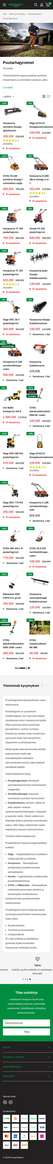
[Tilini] (41, 4)
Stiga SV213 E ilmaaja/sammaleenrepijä (39, 125)
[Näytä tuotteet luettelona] (48, 96)
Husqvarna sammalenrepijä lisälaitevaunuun (38, 598)
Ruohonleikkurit (16, 925)
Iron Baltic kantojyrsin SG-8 (12, 409)
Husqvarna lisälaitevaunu (36, 364)
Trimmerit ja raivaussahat (21, 930)
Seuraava (20, 668)
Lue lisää (8, 87)
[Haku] (36, 4)
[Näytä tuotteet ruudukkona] (44, 96)
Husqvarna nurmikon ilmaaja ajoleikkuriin (12, 127)
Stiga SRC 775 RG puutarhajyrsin (13, 504)
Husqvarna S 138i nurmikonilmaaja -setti (39, 506)
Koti (4, 14)
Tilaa (26, 1031)
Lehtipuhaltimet (16, 934)
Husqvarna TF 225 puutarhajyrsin (13, 272)
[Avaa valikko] (4, 5)
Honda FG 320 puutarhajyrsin (37, 230)
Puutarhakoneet (34, 14)
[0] (47, 5)
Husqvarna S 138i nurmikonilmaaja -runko (12, 366)
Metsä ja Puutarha (17, 14)
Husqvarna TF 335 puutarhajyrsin (13, 230)
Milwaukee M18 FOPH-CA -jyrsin (12, 596)
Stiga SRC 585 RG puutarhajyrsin (13, 455)
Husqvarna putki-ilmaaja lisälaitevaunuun (38, 274)
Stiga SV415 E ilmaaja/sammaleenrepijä (39, 455)
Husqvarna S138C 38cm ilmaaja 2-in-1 (39, 180)
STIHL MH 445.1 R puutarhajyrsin (13, 550)
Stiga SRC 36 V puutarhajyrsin (11, 321)
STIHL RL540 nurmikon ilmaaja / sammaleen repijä (13, 180)
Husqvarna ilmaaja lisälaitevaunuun (39, 321)
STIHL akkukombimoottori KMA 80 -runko (39, 411)
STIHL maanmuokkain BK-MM (37, 644)
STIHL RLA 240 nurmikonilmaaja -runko (39, 552)
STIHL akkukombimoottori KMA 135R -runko (13, 644)
